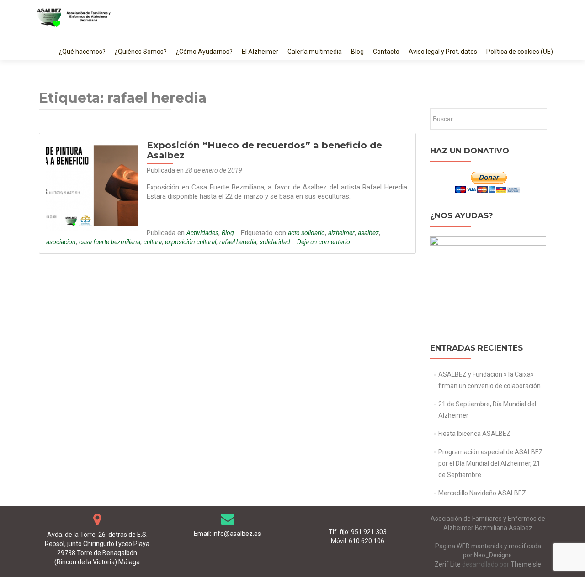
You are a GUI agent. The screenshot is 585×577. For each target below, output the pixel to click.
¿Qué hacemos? (82, 51)
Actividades (202, 232)
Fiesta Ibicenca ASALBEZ (474, 433)
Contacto (386, 51)
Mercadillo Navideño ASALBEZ (482, 493)
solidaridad (275, 242)
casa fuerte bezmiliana (109, 242)
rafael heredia (237, 242)
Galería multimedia (314, 51)
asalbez (368, 232)
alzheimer (341, 232)
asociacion (61, 242)
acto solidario (306, 232)
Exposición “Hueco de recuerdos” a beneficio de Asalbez (264, 150)
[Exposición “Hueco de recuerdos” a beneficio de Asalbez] (92, 185)
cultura (153, 242)
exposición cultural (190, 242)
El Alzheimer (260, 51)
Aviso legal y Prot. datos (443, 51)
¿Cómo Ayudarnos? (204, 51)
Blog (357, 51)
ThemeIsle (526, 564)
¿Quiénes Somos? (141, 51)
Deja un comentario (323, 242)
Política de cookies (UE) (519, 51)
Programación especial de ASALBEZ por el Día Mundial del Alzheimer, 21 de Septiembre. (490, 463)
